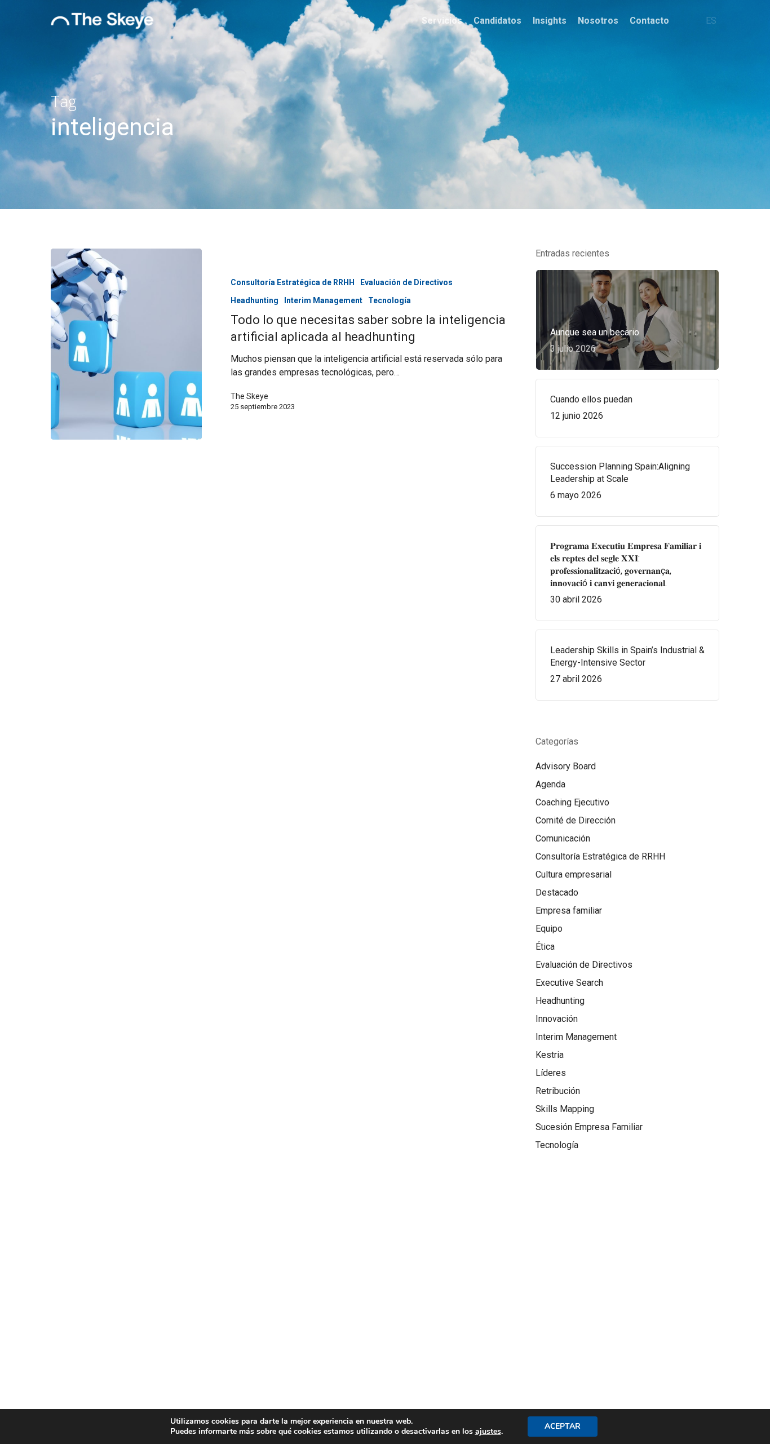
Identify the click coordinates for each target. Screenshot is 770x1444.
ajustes (488, 1432)
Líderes (551, 1073)
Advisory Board (566, 766)
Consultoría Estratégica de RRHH (293, 282)
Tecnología (389, 300)
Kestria (550, 1054)
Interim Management (323, 300)
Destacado (557, 892)
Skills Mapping (565, 1109)
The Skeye (249, 396)
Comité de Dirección (576, 820)
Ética (545, 946)
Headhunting (254, 300)
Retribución (558, 1091)
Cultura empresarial (574, 874)
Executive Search (569, 982)
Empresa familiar (569, 910)
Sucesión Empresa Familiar (589, 1127)
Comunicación (563, 838)
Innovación (557, 1018)
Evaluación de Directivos (406, 282)
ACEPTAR (563, 1426)
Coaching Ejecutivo (572, 802)
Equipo (549, 928)
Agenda (550, 784)
